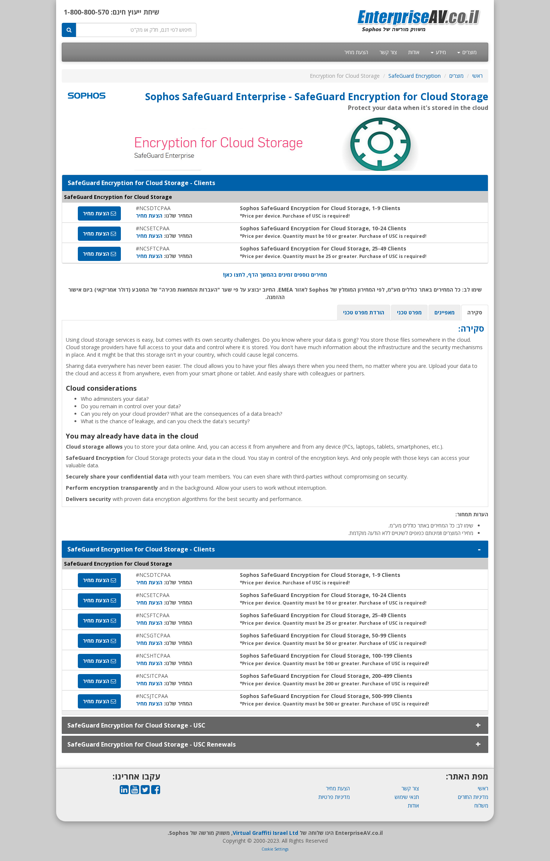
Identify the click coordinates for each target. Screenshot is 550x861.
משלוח (481, 805)
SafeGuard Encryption (414, 75)
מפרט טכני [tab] (409, 312)
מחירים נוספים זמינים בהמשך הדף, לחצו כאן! (275, 274)
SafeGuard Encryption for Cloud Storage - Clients (141, 549)
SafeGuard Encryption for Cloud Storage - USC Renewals (151, 744)
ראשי (477, 75)
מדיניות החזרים (473, 796)
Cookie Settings (275, 849)
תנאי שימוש (407, 796)
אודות (413, 52)
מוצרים (469, 52)
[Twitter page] (145, 791)
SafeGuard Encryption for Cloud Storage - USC (136, 725)
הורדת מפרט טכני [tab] (363, 312)
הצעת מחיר (356, 52)
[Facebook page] (155, 791)
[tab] (275, 549)
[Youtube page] (134, 791)
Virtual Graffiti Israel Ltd (265, 832)
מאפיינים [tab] (444, 312)
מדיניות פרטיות (334, 796)
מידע (440, 52)
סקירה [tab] (474, 312)
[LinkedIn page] (124, 791)
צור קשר (388, 52)
